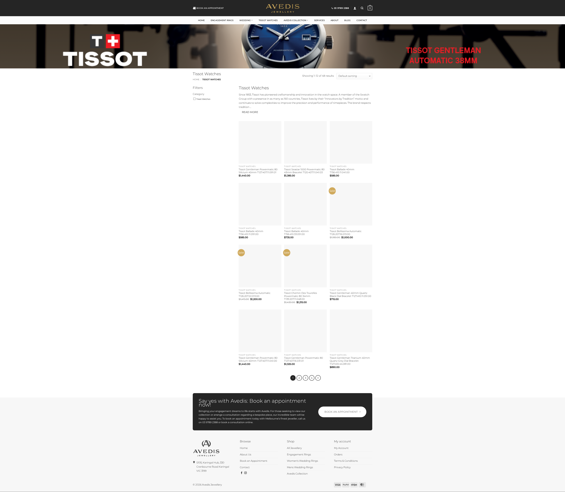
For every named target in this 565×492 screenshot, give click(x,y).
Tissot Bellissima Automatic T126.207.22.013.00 (254, 294)
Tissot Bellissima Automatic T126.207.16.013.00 (346, 233)
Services (319, 20)
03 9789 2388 (210, 422)
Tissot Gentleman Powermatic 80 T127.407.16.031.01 (303, 359)
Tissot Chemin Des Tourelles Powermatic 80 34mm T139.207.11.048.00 (300, 296)
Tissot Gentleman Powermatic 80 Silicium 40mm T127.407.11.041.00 (258, 359)
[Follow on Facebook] (241, 473)
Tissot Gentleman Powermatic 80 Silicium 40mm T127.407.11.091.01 (258, 171)
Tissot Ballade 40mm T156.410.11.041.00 (342, 171)
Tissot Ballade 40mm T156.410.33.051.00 (296, 233)
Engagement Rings (222, 20)
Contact (362, 20)
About (334, 20)
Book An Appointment (210, 8)
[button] (354, 8)
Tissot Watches (268, 20)
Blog (347, 20)
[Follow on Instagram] (245, 473)
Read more (250, 112)
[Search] (362, 8)
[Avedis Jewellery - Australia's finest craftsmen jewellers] (282, 8)
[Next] (318, 378)
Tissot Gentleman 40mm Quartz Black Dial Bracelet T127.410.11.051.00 (350, 294)
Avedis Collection (295, 20)
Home (201, 20)
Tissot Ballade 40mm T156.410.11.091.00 (251, 233)
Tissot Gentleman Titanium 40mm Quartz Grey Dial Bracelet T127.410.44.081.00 (350, 360)
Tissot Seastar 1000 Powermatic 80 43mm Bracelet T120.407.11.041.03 (304, 171)
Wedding (245, 20)
